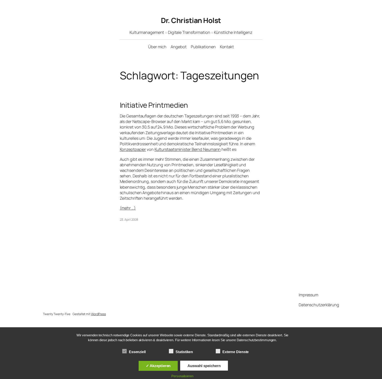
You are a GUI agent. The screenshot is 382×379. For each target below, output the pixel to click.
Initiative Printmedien (154, 105)
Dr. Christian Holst (191, 20)
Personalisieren (182, 376)
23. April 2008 (129, 219)
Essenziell (137, 352)
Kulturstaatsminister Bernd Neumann (188, 149)
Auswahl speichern (203, 366)
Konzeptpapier (133, 149)
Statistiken (184, 352)
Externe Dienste (235, 352)
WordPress (98, 314)
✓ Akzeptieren (158, 366)
